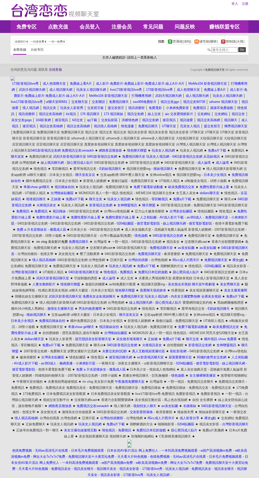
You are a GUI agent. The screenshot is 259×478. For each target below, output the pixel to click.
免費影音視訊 (186, 394)
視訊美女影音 (137, 132)
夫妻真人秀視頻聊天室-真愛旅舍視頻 (165, 278)
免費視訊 (237, 150)
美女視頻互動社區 (148, 400)
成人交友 (127, 278)
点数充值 (58, 26)
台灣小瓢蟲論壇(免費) (116, 235)
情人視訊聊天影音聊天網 (224, 169)
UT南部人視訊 (169, 181)
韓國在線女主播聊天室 (31, 296)
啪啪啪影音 (166, 424)
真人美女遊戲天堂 (138, 229)
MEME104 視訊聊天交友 (154, 193)
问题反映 (185, 26)
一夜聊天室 (106, 363)
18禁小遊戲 (218, 181)
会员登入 (90, 26)
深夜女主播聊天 (129, 363)
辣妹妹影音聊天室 (212, 412)
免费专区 (26, 26)
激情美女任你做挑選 (77, 412)
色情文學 (46, 254)
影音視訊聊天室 (34, 138)
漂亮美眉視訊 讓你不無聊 (80, 333)
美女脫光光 (66, 254)
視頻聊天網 (118, 436)
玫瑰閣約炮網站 (142, 436)
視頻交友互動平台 (56, 400)
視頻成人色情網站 (162, 369)
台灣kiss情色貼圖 (117, 211)
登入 (234, 4)
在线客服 (55, 69)
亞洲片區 (116, 260)
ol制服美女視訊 (196, 181)
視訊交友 (91, 132)
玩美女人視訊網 (191, 150)
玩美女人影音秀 (60, 339)
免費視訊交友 (198, 388)
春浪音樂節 (172, 254)
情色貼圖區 (206, 211)
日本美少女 (78, 229)
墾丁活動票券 (90, 254)
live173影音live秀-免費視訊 (155, 394)
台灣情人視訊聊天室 (191, 144)
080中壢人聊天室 (132, 175)
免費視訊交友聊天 (200, 381)
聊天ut (229, 199)
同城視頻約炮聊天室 (49, 375)
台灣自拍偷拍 (27, 254)
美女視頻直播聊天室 (204, 290)
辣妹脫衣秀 (185, 412)
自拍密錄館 (50, 333)
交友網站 (17, 266)
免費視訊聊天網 (45, 248)
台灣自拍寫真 (49, 418)
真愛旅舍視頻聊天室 (99, 144)
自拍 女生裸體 (202, 400)
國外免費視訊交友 (39, 181)
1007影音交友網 (35, 351)
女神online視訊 (160, 175)
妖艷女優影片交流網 (82, 351)
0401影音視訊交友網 (109, 162)
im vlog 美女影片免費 (98, 381)
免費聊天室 (58, 351)
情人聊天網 (122, 406)
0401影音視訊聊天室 (179, 162)
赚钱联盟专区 (224, 26)
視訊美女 (173, 242)
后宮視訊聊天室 (23, 144)
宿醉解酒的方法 (171, 266)
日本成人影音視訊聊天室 (211, 278)
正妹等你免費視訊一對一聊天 (37, 430)
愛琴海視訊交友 (84, 169)
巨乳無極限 (160, 375)
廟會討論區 (119, 181)
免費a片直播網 (213, 430)
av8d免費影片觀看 (122, 284)
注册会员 (122, 26)
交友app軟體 (109, 175)
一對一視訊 (120, 242)
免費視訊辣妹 (151, 388)
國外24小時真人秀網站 (27, 308)
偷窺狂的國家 (95, 284)
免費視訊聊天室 (215, 69)
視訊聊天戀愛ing (138, 169)
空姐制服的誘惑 (85, 278)
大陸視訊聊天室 (187, 138)
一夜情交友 (238, 412)
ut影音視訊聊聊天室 (158, 363)
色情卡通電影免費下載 (231, 223)
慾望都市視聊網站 (234, 375)
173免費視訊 (32, 394)
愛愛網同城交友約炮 (197, 302)
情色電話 (225, 211)
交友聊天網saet (196, 242)
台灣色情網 (27, 162)
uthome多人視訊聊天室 (88, 138)
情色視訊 (40, 169)
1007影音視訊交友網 (144, 162)
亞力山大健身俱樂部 (149, 211)
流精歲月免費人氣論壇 (170, 229)
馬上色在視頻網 (175, 400)
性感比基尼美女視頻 (53, 290)
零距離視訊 (60, 169)
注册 (245, 4)
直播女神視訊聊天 (135, 375)
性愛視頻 (177, 290)
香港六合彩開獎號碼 (226, 242)
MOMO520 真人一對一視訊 (99, 193)
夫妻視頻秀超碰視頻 (62, 381)
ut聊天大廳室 (36, 175)
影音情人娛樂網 (94, 181)
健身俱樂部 (28, 357)
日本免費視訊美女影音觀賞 (66, 394)
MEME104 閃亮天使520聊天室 (211, 333)
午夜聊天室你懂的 (29, 381)
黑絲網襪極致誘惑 (230, 302)
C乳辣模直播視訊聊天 (175, 436)
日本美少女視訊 (60, 175)
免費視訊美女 (55, 388)
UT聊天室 (197, 132)
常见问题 (153, 26)
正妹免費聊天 (35, 424)
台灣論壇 (100, 242)
